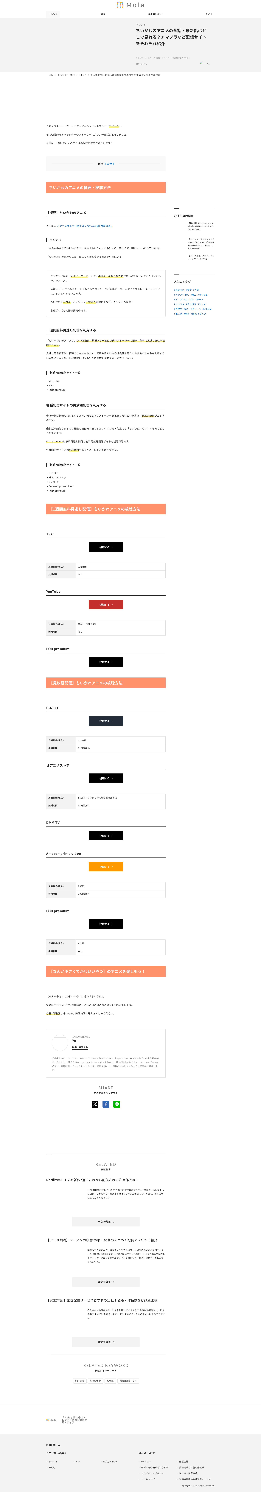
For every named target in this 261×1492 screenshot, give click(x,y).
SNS (103, 14)
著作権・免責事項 (190, 5)
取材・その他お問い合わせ (201, 5)
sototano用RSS (155, 5)
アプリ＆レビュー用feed (144, 5)
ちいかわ (80, 1380)
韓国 (194, 294)
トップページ (172, 5)
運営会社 (184, 5)
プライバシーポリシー (207, 5)
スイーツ (196, 309)
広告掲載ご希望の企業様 (195, 5)
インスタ (179, 304)
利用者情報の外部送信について (132, 5)
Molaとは (178, 5)
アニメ (111, 1380)
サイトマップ (212, 5)
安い (187, 309)
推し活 (178, 313)
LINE (116, 1104)
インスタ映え (182, 294)
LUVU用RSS (150, 5)
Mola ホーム (53, 1444)
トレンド (52, 14)
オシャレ (203, 294)
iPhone (208, 309)
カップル (189, 299)
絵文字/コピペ (155, 14)
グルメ (203, 313)
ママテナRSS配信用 (167, 5)
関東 (194, 313)
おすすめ (179, 290)
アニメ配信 (96, 1380)
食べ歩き (191, 304)
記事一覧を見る (80, 1047)
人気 (197, 290)
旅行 (187, 313)
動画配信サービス (128, 1380)
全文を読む (105, 1222)
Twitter (95, 1104)
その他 (209, 14)
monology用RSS (138, 5)
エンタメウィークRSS (161, 5)
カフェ (202, 304)
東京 (189, 290)
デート (200, 299)
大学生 (178, 309)
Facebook (105, 1104)
